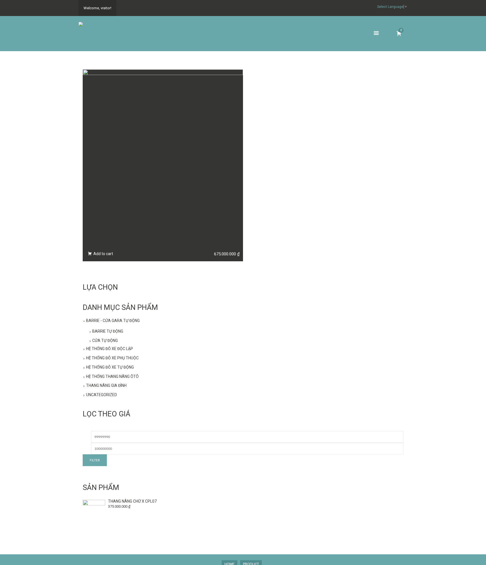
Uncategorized (101, 394)
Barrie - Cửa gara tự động (113, 320)
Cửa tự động (105, 340)
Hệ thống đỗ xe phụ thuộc (112, 358)
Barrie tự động (107, 331)
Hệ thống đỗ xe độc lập (109, 348)
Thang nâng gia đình (106, 385)
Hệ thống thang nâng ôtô (112, 376)
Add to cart (103, 253)
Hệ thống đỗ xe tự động (110, 367)
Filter (95, 460)
